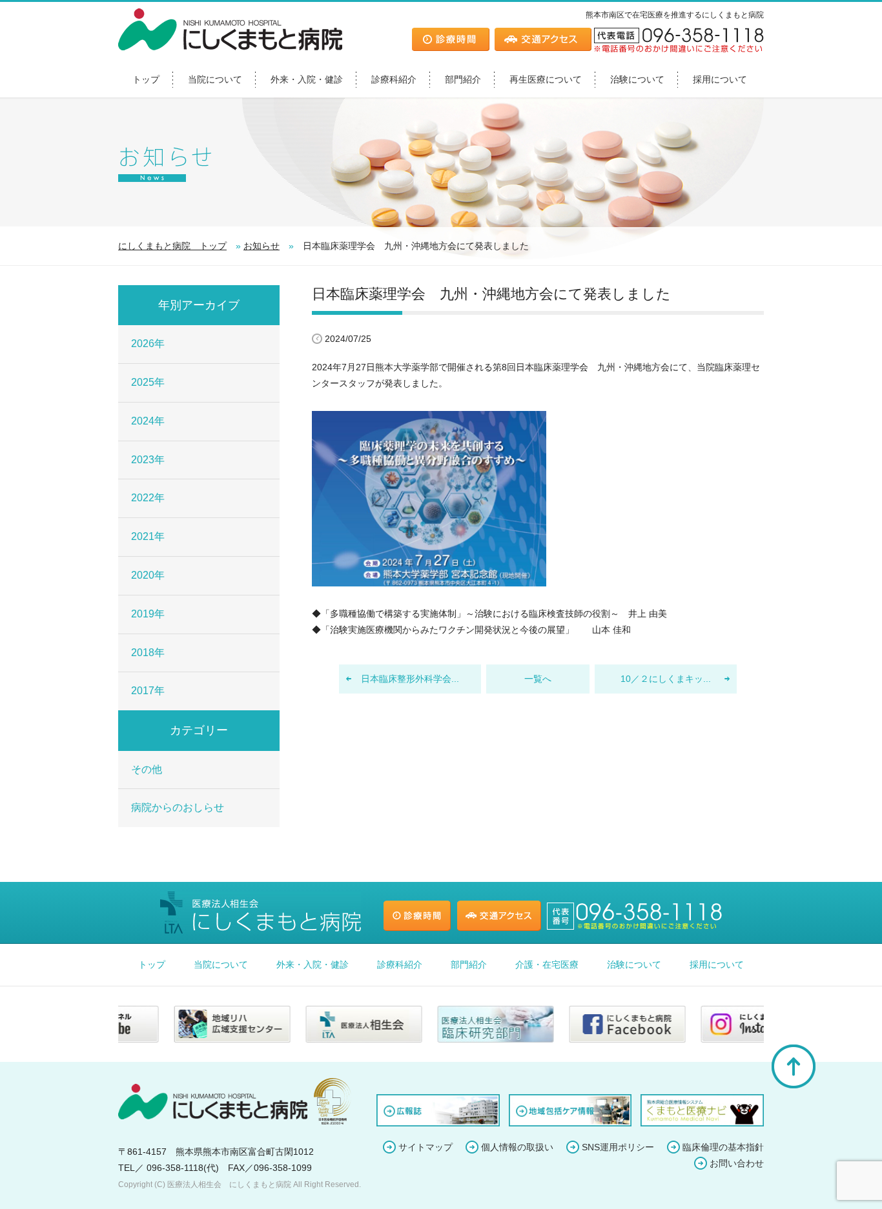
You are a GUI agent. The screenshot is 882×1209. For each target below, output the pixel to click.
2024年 (148, 420)
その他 (146, 769)
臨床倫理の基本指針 (723, 1147)
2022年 (148, 497)
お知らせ (261, 246)
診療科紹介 (393, 79)
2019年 (148, 613)
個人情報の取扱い (517, 1147)
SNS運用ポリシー (618, 1147)
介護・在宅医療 (547, 964)
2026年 (148, 343)
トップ (145, 79)
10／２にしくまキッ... (665, 679)
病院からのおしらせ (177, 807)
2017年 (148, 690)
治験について (637, 79)
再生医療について (545, 79)
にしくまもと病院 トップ (172, 246)
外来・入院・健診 (307, 79)
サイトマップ (425, 1147)
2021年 (148, 536)
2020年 (148, 575)
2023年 (148, 459)
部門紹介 (463, 79)
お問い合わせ (737, 1163)
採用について (720, 79)
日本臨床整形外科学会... (410, 679)
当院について (215, 79)
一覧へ (537, 679)
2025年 (148, 382)
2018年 (148, 652)
